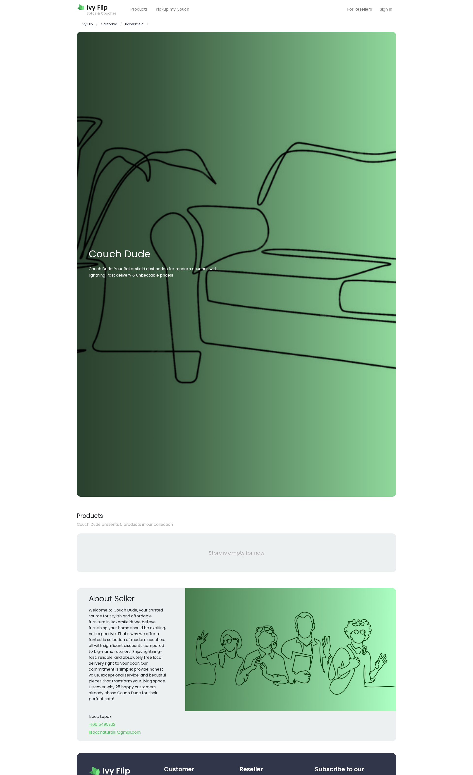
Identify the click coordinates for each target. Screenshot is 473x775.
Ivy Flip (87, 24)
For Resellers (359, 9)
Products (139, 9)
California (109, 24)
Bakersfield (134, 24)
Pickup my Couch (172, 9)
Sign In (386, 9)
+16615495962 (102, 724)
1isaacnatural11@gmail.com (115, 732)
